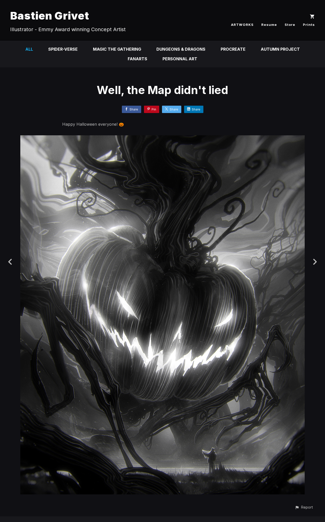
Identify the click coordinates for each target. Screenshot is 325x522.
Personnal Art (179, 58)
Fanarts (137, 58)
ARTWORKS (242, 25)
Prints (309, 25)
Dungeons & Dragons (180, 49)
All (29, 49)
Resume (269, 25)
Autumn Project (280, 49)
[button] (304, 507)
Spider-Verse (63, 49)
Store (290, 25)
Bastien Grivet (49, 15)
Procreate (233, 49)
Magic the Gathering (117, 49)
